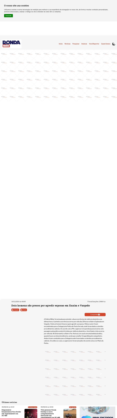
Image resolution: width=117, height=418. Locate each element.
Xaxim (24, 310)
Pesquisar (75, 44)
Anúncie (84, 44)
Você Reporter (94, 44)
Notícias (67, 44)
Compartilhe (95, 314)
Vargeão (16, 310)
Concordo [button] (8, 15)
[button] (48, 373)
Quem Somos (105, 44)
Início (61, 44)
